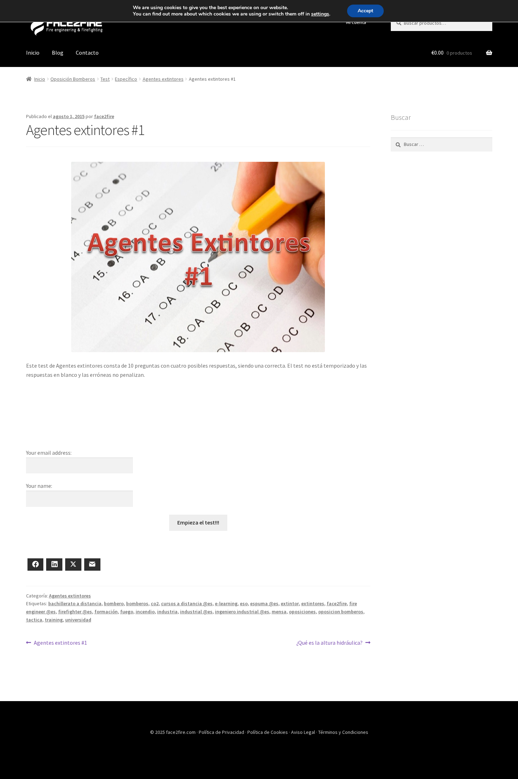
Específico (126, 79)
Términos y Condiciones (343, 732)
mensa (279, 611)
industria (167, 611)
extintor (290, 603)
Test (105, 79)
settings (320, 14)
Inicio (32, 52)
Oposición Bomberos (72, 79)
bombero (114, 603)
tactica (34, 620)
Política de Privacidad (222, 732)
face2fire (104, 116)
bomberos (137, 603)
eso (244, 603)
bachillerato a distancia (74, 603)
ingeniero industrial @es (242, 611)
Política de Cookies (268, 732)
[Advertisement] (198, 421)
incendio (145, 611)
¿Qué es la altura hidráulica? (329, 642)
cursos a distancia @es (186, 603)
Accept (365, 10)
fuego (126, 611)
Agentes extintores (163, 79)
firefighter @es (75, 611)
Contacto (87, 52)
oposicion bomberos (340, 611)
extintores (312, 603)
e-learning (226, 603)
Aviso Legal (303, 732)
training (54, 620)
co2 (155, 603)
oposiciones (302, 611)
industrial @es (196, 611)
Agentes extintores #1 (60, 642)
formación (106, 611)
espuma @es (264, 603)
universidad (78, 620)
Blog (57, 52)
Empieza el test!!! (198, 522)
